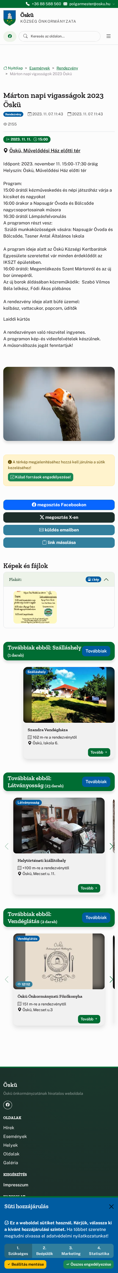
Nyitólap (15, 68)
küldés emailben (61, 529)
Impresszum (15, 1184)
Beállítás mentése (27, 1264)
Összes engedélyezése (90, 1264)
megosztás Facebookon (61, 504)
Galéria (10, 1162)
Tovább (97, 752)
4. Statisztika (99, 1251)
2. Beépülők (44, 1251)
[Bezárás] (111, 1206)
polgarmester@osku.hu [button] (89, 4)
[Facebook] (9, 36)
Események (39, 68)
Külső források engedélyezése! (42, 477)
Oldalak (11, 1154)
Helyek (10, 1145)
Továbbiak (96, 651)
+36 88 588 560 (46, 4)
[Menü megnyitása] (109, 36)
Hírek (8, 1127)
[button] (35, 607)
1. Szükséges (18, 1251)
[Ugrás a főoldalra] (9, 18)
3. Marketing (71, 1251)
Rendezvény (67, 68)
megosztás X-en (61, 517)
